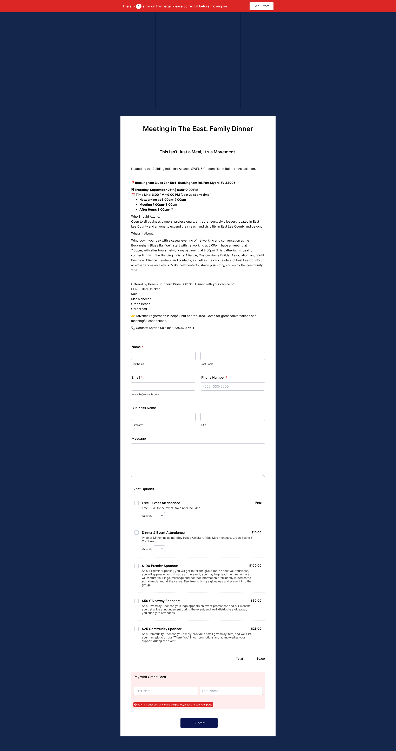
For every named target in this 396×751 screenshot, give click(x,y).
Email (137, 377)
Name (137, 347)
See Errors (261, 6)
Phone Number (214, 377)
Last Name (207, 363)
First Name (138, 363)
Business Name (144, 408)
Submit (199, 723)
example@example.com (145, 394)
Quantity (147, 515)
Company (137, 424)
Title (203, 424)
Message (139, 438)
